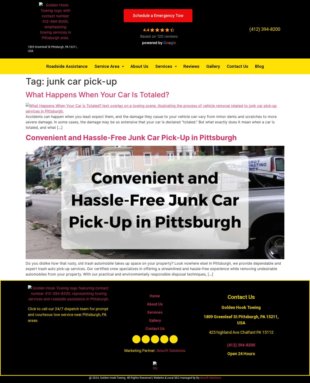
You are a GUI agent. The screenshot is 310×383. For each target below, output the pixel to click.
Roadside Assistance (67, 66)
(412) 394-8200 (241, 345)
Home (155, 296)
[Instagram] (164, 339)
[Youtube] (155, 339)
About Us (139, 66)
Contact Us (237, 66)
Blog (259, 66)
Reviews (191, 66)
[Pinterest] (174, 339)
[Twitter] (146, 339)
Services (163, 66)
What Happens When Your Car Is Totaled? (97, 94)
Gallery (213, 66)
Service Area (106, 66)
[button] (109, 66)
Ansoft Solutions (171, 350)
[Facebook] (136, 339)
